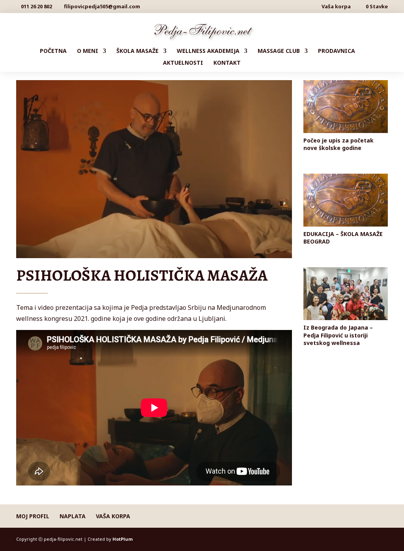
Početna (53, 51)
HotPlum (122, 539)
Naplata (73, 516)
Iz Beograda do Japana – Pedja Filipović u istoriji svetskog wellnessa (338, 335)
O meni (87, 51)
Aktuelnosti (183, 63)
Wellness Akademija (208, 51)
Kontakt (227, 63)
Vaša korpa (336, 7)
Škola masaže (137, 51)
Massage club (279, 51)
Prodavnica (336, 51)
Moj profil (32, 516)
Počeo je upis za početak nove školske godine (338, 144)
